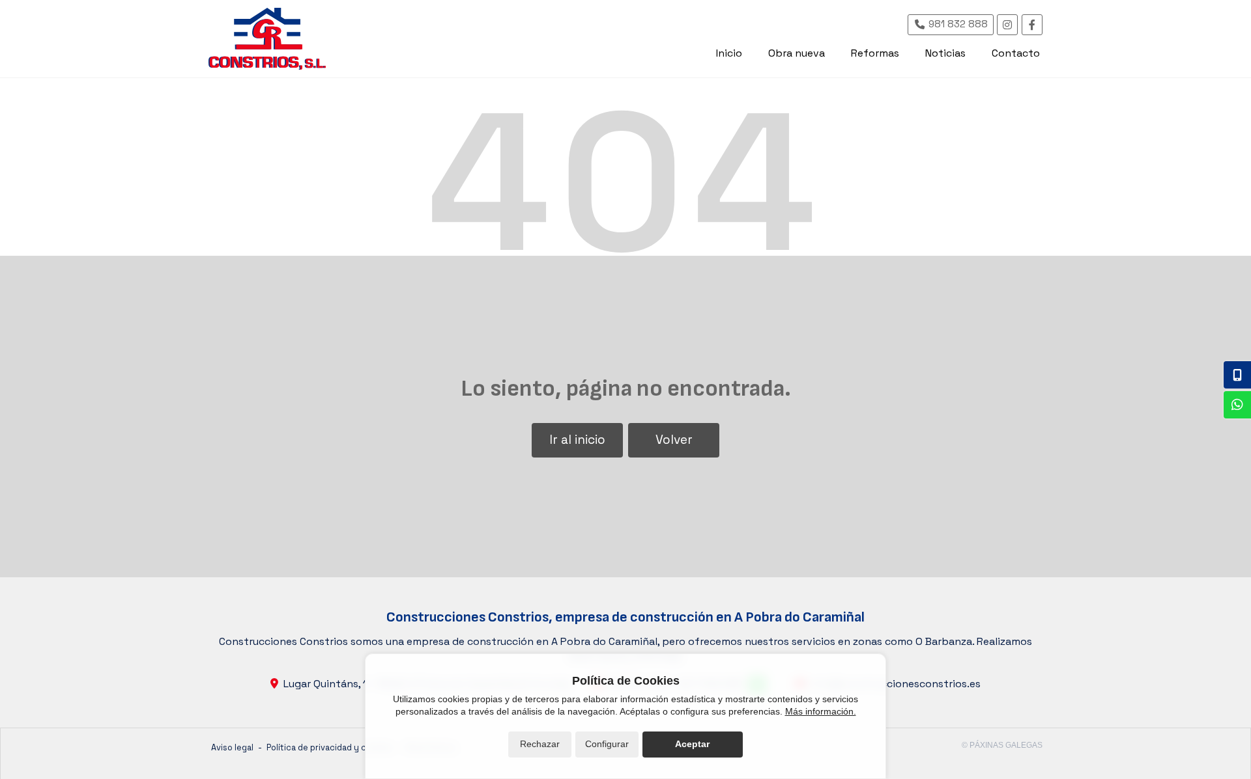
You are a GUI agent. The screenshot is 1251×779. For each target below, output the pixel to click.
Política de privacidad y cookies (329, 747)
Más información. (820, 711)
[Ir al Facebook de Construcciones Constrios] (1032, 24)
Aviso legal (232, 747)
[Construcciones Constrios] (267, 39)
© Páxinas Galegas (1002, 745)
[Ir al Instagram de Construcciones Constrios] (1007, 24)
